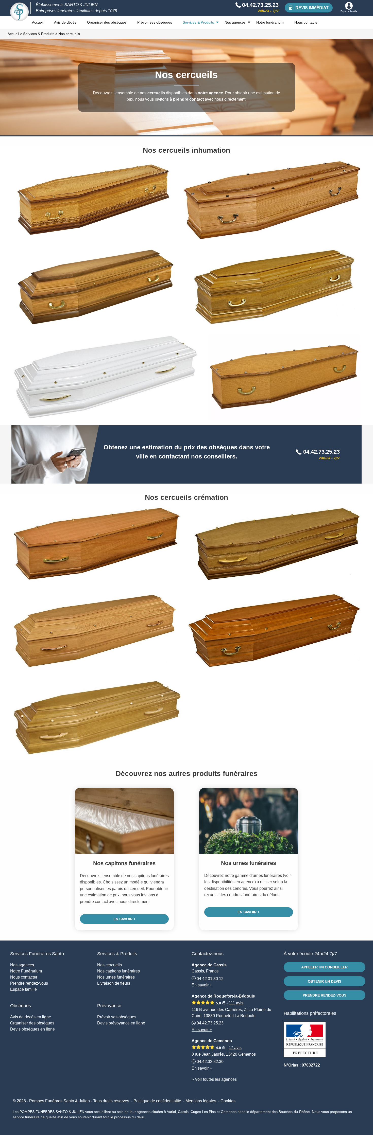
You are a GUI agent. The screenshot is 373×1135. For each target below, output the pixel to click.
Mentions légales (200, 1101)
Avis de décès (65, 22)
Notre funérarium (270, 22)
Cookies (228, 1101)
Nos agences (235, 22)
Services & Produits (198, 22)
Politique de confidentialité (157, 1101)
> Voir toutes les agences (214, 1079)
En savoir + (124, 919)
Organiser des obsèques (107, 22)
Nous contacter (306, 22)
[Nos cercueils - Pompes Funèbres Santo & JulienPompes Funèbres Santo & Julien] (19, 12)
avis (236, 1003)
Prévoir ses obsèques (154, 22)
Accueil (37, 22)
